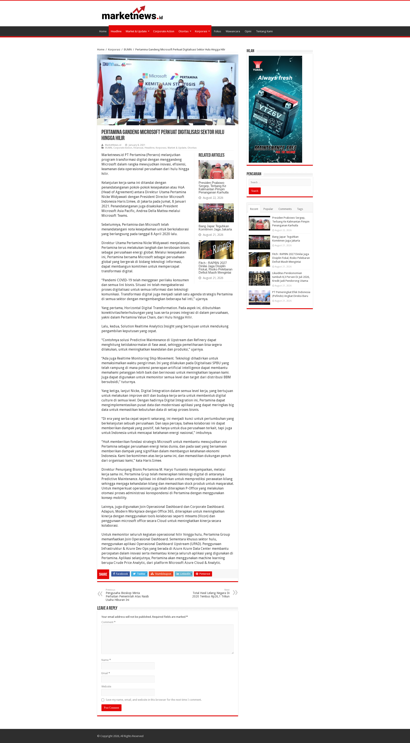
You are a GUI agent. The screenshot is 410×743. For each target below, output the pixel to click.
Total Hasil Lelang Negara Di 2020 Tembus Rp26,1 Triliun (211, 593)
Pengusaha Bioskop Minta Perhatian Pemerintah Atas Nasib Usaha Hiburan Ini (127, 594)
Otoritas (184, 31)
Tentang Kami (264, 31)
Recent (254, 209)
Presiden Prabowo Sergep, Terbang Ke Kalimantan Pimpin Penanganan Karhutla (213, 187)
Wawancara (233, 31)
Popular (268, 209)
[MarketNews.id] (132, 12)
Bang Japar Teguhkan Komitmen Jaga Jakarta (215, 227)
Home (103, 31)
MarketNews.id (113, 145)
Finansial (138, 147)
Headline (116, 31)
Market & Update (136, 31)
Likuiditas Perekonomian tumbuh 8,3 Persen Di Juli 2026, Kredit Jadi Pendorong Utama (291, 276)
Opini (248, 31)
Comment (108, 622)
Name (106, 660)
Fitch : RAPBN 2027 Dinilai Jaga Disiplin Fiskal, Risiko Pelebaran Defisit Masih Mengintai (215, 267)
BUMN (128, 49)
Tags (300, 209)
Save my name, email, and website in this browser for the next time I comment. (154, 699)
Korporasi (201, 31)
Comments (285, 209)
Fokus (217, 31)
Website (106, 686)
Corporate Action (163, 31)
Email (105, 673)
